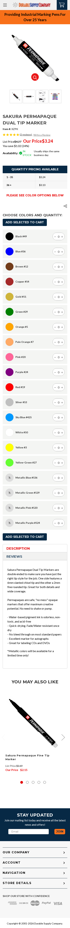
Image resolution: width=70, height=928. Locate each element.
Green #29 (21, 311)
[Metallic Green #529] (9, 493)
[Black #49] (9, 236)
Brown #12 (21, 266)
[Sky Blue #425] (9, 417)
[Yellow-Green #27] (9, 462)
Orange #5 (21, 326)
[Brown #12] (9, 266)
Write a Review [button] (41, 134)
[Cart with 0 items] (62, 5)
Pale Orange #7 (24, 342)
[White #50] (9, 432)
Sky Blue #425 (23, 417)
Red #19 (20, 387)
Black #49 (21, 236)
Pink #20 (20, 357)
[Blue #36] (9, 251)
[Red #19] (9, 387)
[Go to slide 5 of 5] (44, 782)
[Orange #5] (9, 327)
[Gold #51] (9, 297)
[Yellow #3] (9, 447)
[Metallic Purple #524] (9, 523)
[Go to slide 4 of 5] (39, 782)
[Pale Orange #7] (9, 342)
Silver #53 (21, 402)
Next (63, 737)
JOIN (59, 831)
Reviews (14, 557)
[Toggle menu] (5, 5)
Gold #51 (20, 296)
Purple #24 (21, 372)
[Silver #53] (9, 402)
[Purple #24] (9, 372)
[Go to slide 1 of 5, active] (21, 782)
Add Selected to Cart (25, 222)
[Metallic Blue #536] (9, 478)
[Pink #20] (9, 357)
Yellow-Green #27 (26, 462)
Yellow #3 (21, 447)
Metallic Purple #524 (27, 522)
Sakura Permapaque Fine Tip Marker (27, 757)
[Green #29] (9, 312)
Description (18, 549)
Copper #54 (22, 281)
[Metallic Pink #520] (9, 508)
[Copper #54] (9, 282)
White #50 (21, 432)
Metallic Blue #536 (26, 477)
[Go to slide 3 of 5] (33, 782)
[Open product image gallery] (35, 77)
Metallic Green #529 (27, 492)
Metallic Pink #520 (26, 507)
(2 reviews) (26, 134)
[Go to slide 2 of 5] (27, 782)
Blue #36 (20, 251)
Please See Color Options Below (35, 195)
